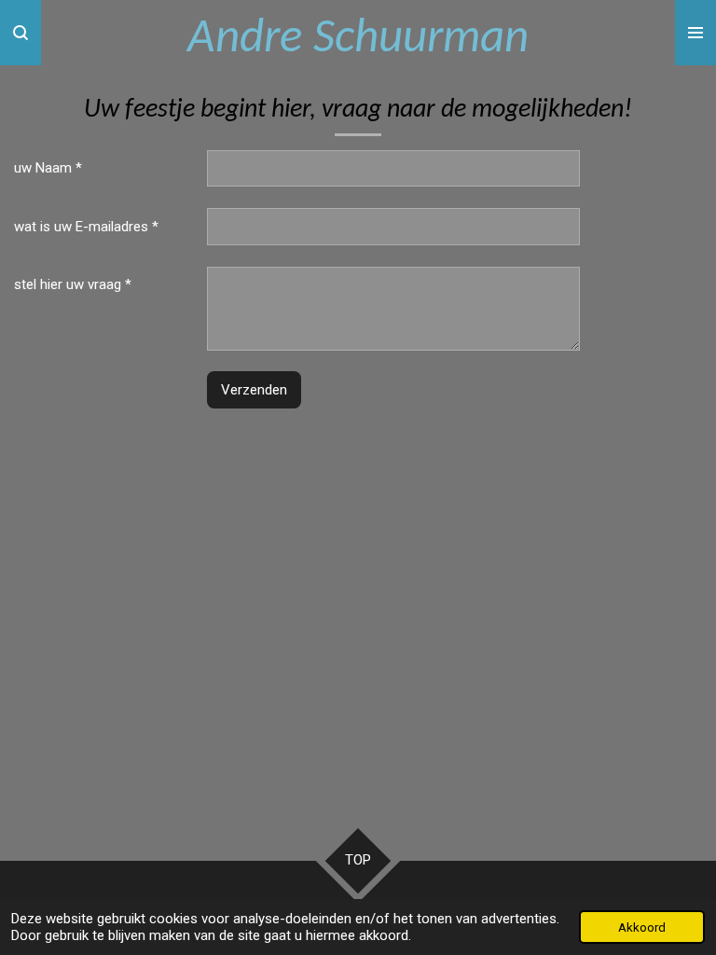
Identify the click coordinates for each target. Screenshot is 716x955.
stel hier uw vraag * (72, 284)
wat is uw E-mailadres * (86, 226)
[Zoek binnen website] (20, 32)
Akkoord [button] (642, 927)
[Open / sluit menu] (695, 32)
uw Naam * (48, 167)
